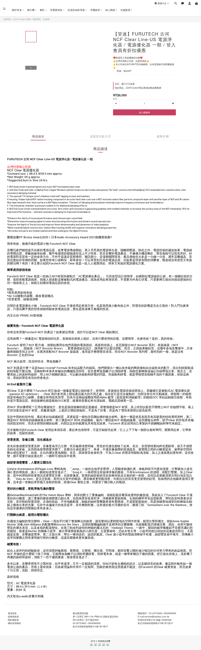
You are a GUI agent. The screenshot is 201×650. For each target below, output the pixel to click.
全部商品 (7, 19)
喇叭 (42, 9)
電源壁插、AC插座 (41, 19)
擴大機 (31, 9)
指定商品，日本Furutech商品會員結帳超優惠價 (138, 87)
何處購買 (125, 9)
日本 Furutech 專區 (22, 19)
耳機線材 (95, 9)
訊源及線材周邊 (76, 9)
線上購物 (110, 9)
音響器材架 (56, 9)
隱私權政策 (13, 619)
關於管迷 (17, 9)
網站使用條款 (14, 623)
